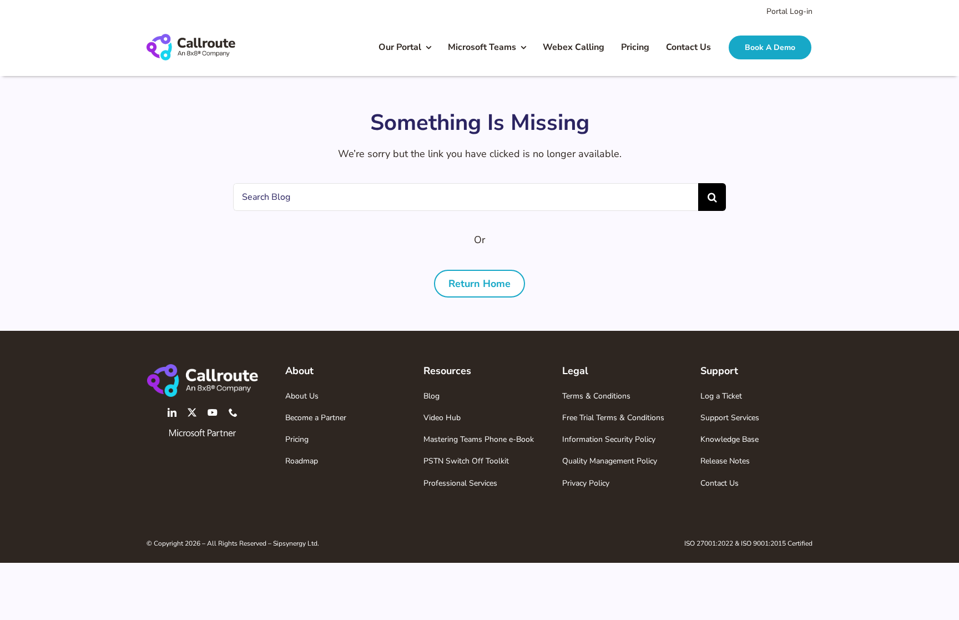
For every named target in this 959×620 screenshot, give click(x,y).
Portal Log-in (789, 11)
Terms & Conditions (596, 396)
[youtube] (213, 412)
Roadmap (301, 461)
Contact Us (719, 483)
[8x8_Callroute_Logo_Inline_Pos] (191, 39)
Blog (431, 396)
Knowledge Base (729, 439)
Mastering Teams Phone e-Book (478, 439)
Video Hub (442, 417)
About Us (302, 396)
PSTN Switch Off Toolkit (466, 461)
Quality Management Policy (609, 461)
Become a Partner (315, 417)
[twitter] (192, 412)
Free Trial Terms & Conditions (613, 417)
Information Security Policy (608, 439)
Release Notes (725, 461)
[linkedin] (172, 412)
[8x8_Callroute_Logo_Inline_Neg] (202, 369)
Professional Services (460, 483)
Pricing (297, 439)
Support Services (729, 417)
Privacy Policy (585, 483)
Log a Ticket (721, 396)
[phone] (233, 412)
